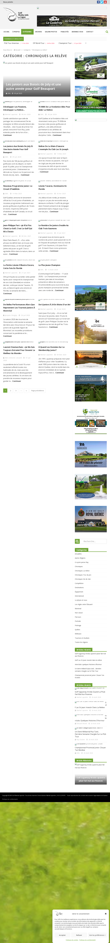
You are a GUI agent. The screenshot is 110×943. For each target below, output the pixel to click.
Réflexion (78, 619)
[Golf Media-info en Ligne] (16, 14)
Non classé (79, 598)
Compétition (79, 568)
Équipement (79, 577)
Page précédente (37, 391)
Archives (38, 32)
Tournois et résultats (82, 623)
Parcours (78, 602)
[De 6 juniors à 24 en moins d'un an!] (54, 300)
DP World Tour (27, 43)
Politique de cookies (72, 940)
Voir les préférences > (97, 935)
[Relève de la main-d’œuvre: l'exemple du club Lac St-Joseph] (36, 79)
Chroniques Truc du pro (83, 560)
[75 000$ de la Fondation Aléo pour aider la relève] (54, 102)
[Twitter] (101, 2)
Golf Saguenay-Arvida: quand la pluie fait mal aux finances (90, 677)
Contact (89, 32)
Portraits (78, 606)
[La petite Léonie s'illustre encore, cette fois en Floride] (19, 260)
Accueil (6, 32)
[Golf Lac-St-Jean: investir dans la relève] (89, 687)
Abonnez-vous (77, 32)
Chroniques (79, 551)
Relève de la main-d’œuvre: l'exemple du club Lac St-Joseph (34, 87)
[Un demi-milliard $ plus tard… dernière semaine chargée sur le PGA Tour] (90, 713)
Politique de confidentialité (87, 940)
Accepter (62, 935)
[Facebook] (98, 2)
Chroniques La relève (82, 556)
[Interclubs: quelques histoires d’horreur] (89, 700)
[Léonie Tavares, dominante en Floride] (54, 181)
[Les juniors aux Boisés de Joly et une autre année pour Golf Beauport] (19, 142)
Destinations (79, 572)
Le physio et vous (81, 585)
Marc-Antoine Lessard (13, 358)
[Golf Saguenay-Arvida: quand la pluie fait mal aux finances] (90, 673)
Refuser (79, 935)
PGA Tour (78, 43)
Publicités (65, 32)
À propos (16, 32)
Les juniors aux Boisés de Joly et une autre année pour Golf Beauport (18, 149)
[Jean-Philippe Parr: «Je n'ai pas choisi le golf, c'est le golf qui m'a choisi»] (19, 221)
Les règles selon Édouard (83, 589)
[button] (106, 914)
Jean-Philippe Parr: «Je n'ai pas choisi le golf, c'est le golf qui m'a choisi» (17, 228)
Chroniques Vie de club (83, 564)
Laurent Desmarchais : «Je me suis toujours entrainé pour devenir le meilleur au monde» (19, 350)
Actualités (78, 539)
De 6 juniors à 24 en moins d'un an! (54, 304)
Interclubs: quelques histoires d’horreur (88, 649)
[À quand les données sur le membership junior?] (54, 342)
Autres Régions (80, 543)
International (79, 581)
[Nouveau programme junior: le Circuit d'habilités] (19, 181)
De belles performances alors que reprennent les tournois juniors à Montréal (19, 307)
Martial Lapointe (13, 94)
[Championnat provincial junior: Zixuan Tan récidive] (90, 729)
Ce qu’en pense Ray (81, 547)
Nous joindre (8, 2)
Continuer (7, 135)
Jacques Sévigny (11, 315)
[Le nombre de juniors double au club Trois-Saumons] (54, 221)
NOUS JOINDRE (61, 780)
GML (42, 114)
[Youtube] (105, 2)
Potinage (78, 610)
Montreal (78, 593)
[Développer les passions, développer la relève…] (19, 102)
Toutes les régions (81, 627)
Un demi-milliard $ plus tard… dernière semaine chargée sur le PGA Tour (90, 719)
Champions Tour (53, 43)
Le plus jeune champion (49, 265)
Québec (77, 614)
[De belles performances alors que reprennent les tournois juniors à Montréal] (19, 300)
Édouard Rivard (81, 708)
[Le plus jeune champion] (54, 260)
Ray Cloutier (80, 724)
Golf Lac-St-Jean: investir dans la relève (88, 645)
